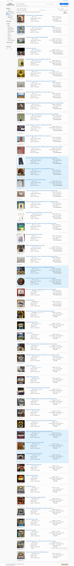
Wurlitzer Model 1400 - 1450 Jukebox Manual (34, 15)
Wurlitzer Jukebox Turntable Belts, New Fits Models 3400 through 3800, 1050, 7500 (41, 190)
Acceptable (10, 38)
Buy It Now (21, 8)
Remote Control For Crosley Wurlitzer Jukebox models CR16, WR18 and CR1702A (41, 157)
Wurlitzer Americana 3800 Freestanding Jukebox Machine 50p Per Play (39, 431)
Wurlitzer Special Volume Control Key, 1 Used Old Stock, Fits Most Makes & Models (42, 256)
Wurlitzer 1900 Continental (31, 530)
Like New (9, 32)
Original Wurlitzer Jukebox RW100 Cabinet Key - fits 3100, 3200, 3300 (39, 212)
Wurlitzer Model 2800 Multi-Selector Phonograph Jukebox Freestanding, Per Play (41, 398)
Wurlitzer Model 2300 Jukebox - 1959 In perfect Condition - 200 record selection (41, 541)
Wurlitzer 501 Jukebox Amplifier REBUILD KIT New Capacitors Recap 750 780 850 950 (42, 114)
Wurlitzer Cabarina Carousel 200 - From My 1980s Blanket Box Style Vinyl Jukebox (41, 344)
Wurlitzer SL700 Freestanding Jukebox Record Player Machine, (38, 387)
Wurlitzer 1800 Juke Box (30, 486)
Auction (18, 8)
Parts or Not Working (11, 40)
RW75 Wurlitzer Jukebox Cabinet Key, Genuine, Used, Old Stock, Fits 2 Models (41, 81)
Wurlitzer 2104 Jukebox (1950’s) (32, 322)
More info (19, 13)
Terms (7, 565)
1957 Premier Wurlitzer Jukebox (32, 475)
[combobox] (53, 3)
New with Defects (11, 28)
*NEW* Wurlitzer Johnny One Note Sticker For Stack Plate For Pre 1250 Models (41, 278)
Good (9, 37)
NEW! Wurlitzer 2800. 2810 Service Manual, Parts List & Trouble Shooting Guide (41, 223)
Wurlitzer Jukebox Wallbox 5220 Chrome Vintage (35, 245)
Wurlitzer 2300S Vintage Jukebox (32, 376)
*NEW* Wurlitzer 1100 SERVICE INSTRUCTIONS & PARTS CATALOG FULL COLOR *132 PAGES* (44, 146)
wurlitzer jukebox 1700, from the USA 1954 (34, 453)
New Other (9, 26)
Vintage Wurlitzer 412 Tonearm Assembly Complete (35, 179)
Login (64, 0)
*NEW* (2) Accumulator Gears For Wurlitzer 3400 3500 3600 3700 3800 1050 (40, 267)
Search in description (64, 6)
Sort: (58, 8)
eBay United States (11, 13)
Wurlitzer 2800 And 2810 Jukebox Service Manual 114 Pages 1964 (38, 59)
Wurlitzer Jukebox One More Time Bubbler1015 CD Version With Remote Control (41, 420)
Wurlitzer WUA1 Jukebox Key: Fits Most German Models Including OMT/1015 (40, 26)
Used (9, 34)
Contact (12, 0)
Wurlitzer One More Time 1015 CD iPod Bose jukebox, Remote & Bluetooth (40, 311)
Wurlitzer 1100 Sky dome (30, 365)
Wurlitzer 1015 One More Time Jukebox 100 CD (35, 442)
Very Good (9, 35)
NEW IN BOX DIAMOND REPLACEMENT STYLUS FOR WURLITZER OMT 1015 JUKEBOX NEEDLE (44, 103)
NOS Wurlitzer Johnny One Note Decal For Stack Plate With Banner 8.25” (40, 168)
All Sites (9, 10)
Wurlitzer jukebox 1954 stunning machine (34, 464)
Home (8, 0)
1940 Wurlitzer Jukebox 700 (31, 48)
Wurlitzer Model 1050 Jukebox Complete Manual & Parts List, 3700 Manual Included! (42, 201)
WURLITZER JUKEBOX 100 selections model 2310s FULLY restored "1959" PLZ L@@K (42, 354)
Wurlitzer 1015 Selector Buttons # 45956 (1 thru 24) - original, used (38, 135)
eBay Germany (10, 15)
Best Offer (24, 8)
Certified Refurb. (10, 29)
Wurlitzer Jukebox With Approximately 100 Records (36, 497)
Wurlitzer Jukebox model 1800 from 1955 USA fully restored (37, 552)
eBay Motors (10, 17)
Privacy (9, 565)
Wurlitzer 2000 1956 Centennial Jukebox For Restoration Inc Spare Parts (39, 508)
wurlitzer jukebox (29, 333)
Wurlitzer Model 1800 (30, 300)
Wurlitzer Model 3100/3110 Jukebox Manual (34, 234)
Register (66, 0)
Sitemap (13, 565)
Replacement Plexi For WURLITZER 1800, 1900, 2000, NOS (37, 37)
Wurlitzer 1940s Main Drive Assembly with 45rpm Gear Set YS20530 (39, 125)
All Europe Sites (10, 11)
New (8, 25)
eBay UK (9, 14)
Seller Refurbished (11, 31)
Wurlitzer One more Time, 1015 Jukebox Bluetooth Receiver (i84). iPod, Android (41, 289)
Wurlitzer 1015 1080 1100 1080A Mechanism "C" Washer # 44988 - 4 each (39, 92)
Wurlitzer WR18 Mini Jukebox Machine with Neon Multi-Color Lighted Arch (40, 70)
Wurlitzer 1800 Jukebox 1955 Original (33, 409)
